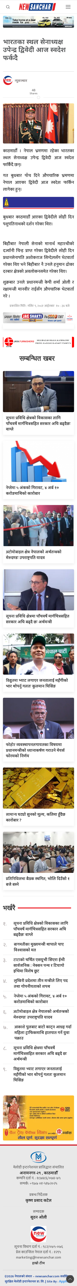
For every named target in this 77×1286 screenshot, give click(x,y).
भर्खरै (9, 908)
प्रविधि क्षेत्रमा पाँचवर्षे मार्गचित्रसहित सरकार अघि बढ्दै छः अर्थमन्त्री (40, 1053)
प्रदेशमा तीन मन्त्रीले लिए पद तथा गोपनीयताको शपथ (41, 983)
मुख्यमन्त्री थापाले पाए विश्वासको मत (39, 947)
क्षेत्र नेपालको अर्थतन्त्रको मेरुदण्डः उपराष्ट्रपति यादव (41, 1014)
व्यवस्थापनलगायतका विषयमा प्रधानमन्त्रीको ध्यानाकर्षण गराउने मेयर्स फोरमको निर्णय (35, 750)
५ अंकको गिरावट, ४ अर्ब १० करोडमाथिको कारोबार (40, 998)
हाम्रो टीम (38, 1263)
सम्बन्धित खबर (37, 358)
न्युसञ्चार (21, 80)
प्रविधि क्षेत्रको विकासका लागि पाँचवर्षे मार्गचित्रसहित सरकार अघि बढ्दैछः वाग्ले (38, 423)
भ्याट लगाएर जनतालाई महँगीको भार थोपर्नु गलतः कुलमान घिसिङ (39, 1074)
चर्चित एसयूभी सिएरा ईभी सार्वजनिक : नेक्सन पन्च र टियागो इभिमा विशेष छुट (39, 965)
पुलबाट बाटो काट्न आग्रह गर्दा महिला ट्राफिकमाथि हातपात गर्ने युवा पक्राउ (42, 1032)
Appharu (65, 1281)
